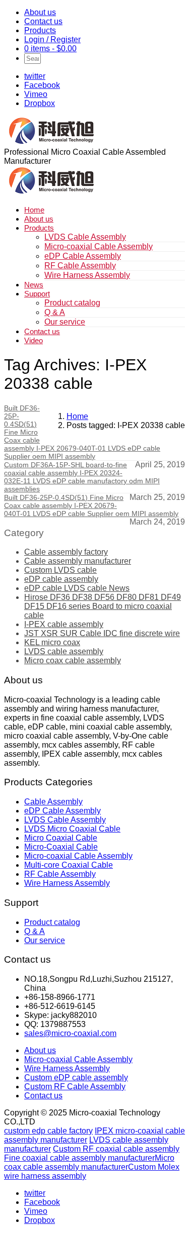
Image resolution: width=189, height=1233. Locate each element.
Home (34, 209)
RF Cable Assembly (80, 265)
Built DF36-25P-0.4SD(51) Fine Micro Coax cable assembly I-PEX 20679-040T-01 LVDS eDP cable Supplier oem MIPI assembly (91, 505)
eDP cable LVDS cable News (77, 588)
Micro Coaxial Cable (60, 838)
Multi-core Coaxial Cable (68, 865)
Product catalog (72, 302)
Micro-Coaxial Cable (61, 847)
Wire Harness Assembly (87, 275)
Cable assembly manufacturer (77, 561)
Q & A (54, 312)
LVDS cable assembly (63, 651)
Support (37, 293)
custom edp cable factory (48, 1130)
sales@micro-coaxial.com (70, 1033)
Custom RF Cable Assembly (74, 1086)
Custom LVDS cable (60, 570)
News (33, 284)
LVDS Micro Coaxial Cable (72, 829)
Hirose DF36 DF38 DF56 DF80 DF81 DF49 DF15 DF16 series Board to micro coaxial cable (102, 606)
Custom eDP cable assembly (76, 1077)
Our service (64, 322)
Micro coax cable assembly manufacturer (89, 1162)
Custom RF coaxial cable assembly (116, 1149)
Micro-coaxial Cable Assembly (98, 246)
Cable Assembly (53, 801)
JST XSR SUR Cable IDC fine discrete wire (102, 633)
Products (40, 30)
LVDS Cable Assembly (85, 237)
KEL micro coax (52, 642)
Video (33, 340)
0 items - (50, 48)
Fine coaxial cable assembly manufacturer (79, 1158)
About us (40, 12)
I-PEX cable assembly (63, 624)
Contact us (43, 21)
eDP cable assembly (61, 579)
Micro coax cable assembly (72, 660)
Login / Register (52, 39)
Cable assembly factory (66, 552)
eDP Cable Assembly (82, 256)
